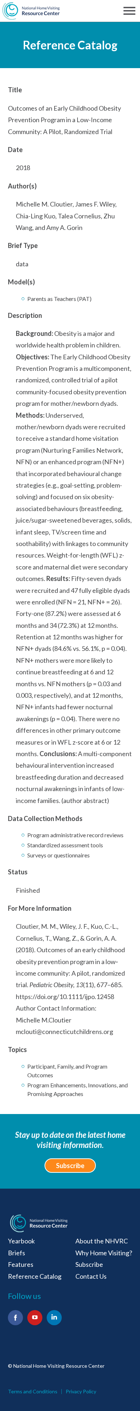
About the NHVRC (101, 1241)
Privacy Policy (81, 1391)
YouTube (34, 1317)
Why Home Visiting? (103, 1253)
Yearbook (21, 1241)
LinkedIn (54, 1317)
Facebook (15, 1317)
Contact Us (91, 1276)
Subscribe (70, 1166)
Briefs (16, 1253)
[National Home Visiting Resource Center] (38, 1223)
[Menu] (130, 10)
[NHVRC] (31, 11)
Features (20, 1264)
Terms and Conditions (32, 1391)
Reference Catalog (70, 45)
